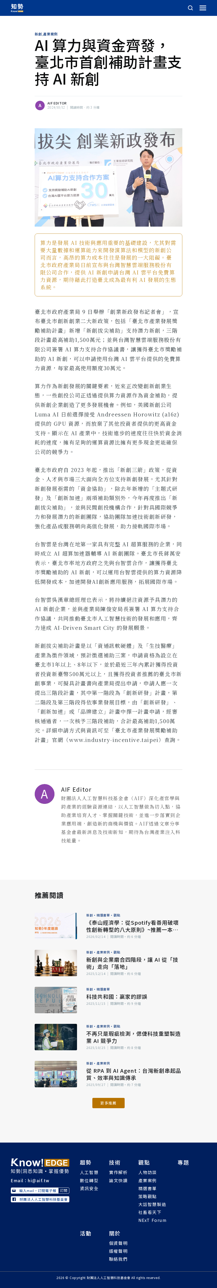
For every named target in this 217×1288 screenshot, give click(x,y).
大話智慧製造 (152, 1204)
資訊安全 (89, 1188)
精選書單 (103, 915)
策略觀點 (147, 1196)
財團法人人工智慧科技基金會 (44, 1199)
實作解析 (118, 1172)
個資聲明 (118, 1243)
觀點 (117, 915)
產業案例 (50, 34)
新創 (38, 34)
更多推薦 (108, 1103)
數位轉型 (89, 1180)
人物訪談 (147, 1172)
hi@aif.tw (38, 1180)
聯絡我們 (118, 1259)
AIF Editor (56, 103)
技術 (115, 1162)
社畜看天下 (150, 1212)
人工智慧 (89, 1172)
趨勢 (86, 1162)
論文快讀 (118, 1180)
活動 (86, 1233)
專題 (183, 1162)
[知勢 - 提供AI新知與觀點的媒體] (40, 1165)
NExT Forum (152, 1220)
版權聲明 (118, 1251)
